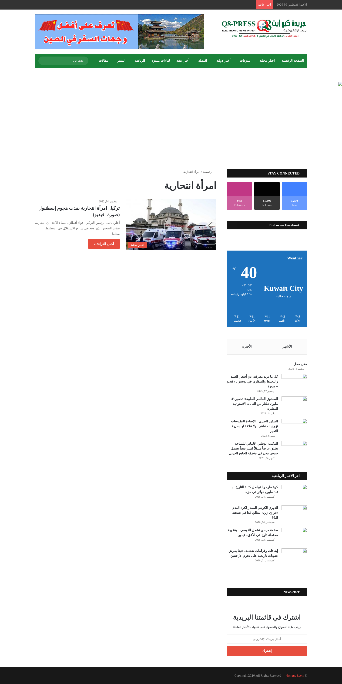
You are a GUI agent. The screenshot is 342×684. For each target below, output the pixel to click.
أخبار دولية (223, 60)
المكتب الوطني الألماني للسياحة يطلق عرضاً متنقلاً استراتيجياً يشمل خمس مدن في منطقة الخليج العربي (253, 448)
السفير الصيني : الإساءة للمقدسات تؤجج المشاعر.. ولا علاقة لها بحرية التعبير (254, 426)
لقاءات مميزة (161, 60)
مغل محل (300, 364)
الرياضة (140, 60)
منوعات (245, 60)
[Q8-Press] (264, 28)
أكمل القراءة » (104, 244)
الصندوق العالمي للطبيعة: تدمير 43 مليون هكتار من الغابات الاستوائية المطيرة (254, 403)
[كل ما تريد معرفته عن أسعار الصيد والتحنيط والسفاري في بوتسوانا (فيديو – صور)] (294, 383)
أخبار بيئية (182, 60)
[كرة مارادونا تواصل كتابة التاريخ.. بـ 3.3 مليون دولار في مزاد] (294, 493)
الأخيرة (247, 346)
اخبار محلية (267, 60)
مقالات (103, 60)
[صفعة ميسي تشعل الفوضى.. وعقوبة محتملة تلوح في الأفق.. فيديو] (294, 536)
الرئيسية (208, 172)
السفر (121, 60)
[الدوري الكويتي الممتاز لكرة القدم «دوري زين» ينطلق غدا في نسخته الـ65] (294, 514)
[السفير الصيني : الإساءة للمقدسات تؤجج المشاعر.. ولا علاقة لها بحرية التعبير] (294, 427)
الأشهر (287, 346)
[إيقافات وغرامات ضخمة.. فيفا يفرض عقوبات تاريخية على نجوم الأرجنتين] (294, 557)
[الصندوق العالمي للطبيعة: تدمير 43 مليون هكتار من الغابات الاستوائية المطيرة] (294, 405)
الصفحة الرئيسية (293, 60)
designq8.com (295, 675)
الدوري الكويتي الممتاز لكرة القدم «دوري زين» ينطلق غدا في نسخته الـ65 (255, 512)
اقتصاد (202, 60)
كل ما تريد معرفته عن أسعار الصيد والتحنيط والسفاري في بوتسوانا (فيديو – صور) (252, 381)
